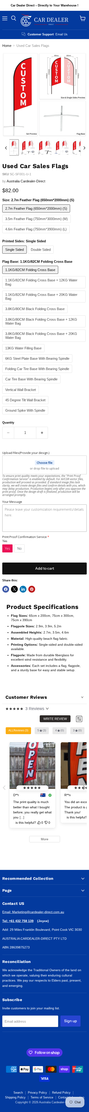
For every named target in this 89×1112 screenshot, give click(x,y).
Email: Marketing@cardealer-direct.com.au (33, 912)
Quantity (8, 422)
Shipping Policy (15, 1097)
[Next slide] (84, 147)
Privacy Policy (37, 1092)
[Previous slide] (6, 147)
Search (18, 1092)
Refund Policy (61, 1092)
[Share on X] (14, 589)
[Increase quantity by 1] (42, 433)
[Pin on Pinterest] (31, 589)
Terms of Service (42, 1097)
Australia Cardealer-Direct (26, 181)
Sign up (70, 1021)
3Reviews (34, 708)
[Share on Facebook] (5, 589)
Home (6, 46)
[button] (10, 147)
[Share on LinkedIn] (23, 589)
